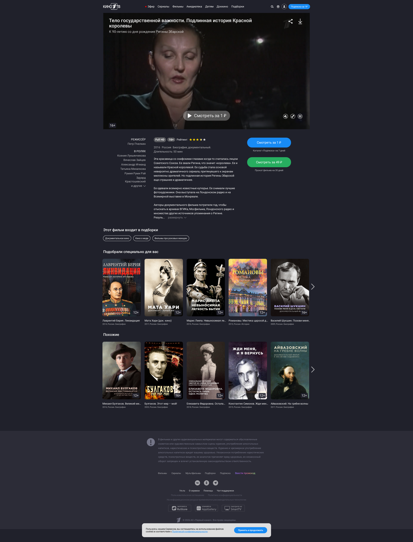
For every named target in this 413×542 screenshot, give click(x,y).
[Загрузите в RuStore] (179, 508)
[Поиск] (272, 6)
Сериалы (163, 6)
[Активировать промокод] (278, 6)
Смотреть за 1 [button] (210, 115)
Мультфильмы (193, 473)
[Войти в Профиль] (284, 6)
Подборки (237, 6)
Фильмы (177, 6)
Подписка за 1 (299, 6)
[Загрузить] (300, 21)
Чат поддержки (225, 490)
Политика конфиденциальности (225, 495)
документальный (199, 147)
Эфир (151, 6)
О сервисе (194, 490)
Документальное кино (117, 238)
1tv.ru (182, 490)
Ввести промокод (245, 473)
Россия (166, 147)
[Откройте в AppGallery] (206, 508)
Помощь (208, 490)
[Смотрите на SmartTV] (233, 508)
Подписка (225, 473)
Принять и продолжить (250, 530)
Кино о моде (141, 238)
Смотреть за (269, 163)
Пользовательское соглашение (187, 495)
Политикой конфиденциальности (189, 531)
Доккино (222, 6)
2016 (157, 147)
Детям (209, 6)
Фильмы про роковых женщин (171, 238)
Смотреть (269, 144)
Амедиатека (194, 6)
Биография (180, 147)
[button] (290, 21)
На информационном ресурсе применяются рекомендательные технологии (206, 499)
